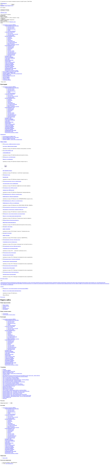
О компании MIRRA (7, 79)
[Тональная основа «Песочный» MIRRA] (9, 252)
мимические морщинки (104, 283)
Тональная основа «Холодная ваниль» (9, 274)
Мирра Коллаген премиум (8, 389)
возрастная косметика (48, 282)
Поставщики (5, 309)
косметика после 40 (40, 282)
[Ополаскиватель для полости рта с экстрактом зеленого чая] (15, 207)
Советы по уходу (6, 78)
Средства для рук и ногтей (12, 34)
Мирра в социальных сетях (8, 372)
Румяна (8, 91)
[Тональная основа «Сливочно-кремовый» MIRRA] (11, 259)
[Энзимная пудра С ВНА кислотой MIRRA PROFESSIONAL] (10, 187)
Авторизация (5, 313)
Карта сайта (5, 457)
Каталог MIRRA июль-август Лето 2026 (11, 71)
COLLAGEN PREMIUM (10, 58)
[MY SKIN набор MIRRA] (7, 233)
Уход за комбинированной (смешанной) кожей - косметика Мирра (16, 379)
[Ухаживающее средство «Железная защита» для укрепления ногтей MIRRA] (12, 246)
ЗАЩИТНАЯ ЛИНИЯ (9, 64)
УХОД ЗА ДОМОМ (9, 67)
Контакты (5, 398)
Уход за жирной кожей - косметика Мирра (11, 378)
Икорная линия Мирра (7, 386)
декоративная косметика (5, 282)
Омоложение (10, 40)
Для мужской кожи (11, 54)
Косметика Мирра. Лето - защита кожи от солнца (12, 393)
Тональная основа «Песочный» (8, 254)
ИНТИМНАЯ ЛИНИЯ (9, 66)
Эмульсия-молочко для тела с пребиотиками (10, 183)
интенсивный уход (53, 283)
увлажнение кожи (60, 283)
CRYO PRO (7, 59)
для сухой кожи (3, 284)
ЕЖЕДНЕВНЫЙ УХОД (10, 45)
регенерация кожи (81, 282)
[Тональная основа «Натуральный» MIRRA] (10, 265)
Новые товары (3, 141)
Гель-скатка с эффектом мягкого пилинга (10, 146)
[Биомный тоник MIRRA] (6, 174)
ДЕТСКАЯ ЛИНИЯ (9, 65)
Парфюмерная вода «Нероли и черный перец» (10, 196)
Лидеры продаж (6, 306)
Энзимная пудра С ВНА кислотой (8, 190)
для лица (29, 282)
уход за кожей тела (35, 283)
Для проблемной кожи (11, 52)
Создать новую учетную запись (9, 314)
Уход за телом (10, 33)
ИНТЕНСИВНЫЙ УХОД (10, 36)
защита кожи (75, 282)
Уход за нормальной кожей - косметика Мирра (12, 380)
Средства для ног (10, 35)
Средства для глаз (10, 26)
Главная (4, 369)
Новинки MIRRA (6, 77)
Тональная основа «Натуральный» (9, 267)
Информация (3, 134)
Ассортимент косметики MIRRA (9, 24)
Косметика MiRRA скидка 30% (9, 75)
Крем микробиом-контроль (7, 170)
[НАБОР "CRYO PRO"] (8, 226)
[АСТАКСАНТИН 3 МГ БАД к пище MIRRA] (8, 150)
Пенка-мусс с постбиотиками (8, 159)
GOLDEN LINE (8, 55)
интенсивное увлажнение (44, 283)
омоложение (24, 282)
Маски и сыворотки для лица (13, 44)
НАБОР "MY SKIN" (6, 235)
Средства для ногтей (11, 31)
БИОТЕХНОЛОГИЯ (9, 60)
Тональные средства (11, 28)
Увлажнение (9, 38)
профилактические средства (69, 283)
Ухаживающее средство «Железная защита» (10, 248)
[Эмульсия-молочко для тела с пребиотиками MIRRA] (12, 181)
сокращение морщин (56, 282)
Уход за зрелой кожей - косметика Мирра (11, 382)
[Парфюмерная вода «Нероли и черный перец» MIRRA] (12, 194)
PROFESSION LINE (9, 69)
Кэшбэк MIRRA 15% (7, 74)
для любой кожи (10, 284)
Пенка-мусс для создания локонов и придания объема (12, 290)
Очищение (9, 37)
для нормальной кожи (101, 282)
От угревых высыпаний (12, 42)
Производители (6, 308)
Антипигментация (11, 41)
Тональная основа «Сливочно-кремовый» (10, 261)
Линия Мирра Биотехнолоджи (9, 385)
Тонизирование (10, 47)
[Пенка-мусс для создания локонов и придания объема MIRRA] (14, 213)
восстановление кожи (86, 283)
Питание (9, 39)
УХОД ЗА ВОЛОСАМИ (10, 62)
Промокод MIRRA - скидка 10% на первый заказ (12, 73)
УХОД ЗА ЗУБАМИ (9, 63)
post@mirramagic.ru (9, 463)
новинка (87, 282)
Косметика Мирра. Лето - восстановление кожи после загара (15, 394)
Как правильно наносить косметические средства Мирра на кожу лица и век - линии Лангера (21, 375)
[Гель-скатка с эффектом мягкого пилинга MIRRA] (11, 144)
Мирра (21, 283)
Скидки (2, 286)
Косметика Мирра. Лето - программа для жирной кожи (13, 392)
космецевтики (64, 282)
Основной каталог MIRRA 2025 (9, 72)
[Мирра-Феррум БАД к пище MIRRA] (11, 220)
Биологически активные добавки (11, 70)
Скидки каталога (6, 76)
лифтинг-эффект (78, 283)
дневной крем (69, 282)
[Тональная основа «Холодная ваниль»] (11, 272)
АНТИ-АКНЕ (8, 61)
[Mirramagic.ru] (3, 3)
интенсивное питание (95, 283)
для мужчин (33, 282)
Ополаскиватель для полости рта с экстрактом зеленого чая (13, 209)
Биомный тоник (5, 177)
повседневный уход (93, 282)
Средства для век (10, 50)
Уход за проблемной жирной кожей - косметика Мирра (13, 384)
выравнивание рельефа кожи (16, 282)
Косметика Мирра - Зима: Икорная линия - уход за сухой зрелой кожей (17, 396)
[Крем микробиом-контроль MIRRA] (5, 168)
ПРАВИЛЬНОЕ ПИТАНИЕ (10, 68)
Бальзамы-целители (11, 53)
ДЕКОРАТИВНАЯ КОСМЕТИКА (12, 25)
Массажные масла (11, 43)
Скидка (4, 307)
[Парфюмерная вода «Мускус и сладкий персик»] (13, 200)
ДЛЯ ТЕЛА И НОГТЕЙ (10, 32)
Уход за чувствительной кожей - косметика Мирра (13, 383)
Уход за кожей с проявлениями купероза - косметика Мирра (14, 390)
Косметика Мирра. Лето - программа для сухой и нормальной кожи (16, 391)
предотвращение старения (5, 283)
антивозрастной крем (15, 283)
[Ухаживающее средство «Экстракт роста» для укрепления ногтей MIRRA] (11, 239)
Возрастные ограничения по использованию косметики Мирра (15, 376)
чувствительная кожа (27, 283)
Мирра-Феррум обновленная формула (9, 222)
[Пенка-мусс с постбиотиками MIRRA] (9, 157)
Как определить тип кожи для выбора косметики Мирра (14, 381)
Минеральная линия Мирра (8, 388)
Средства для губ (10, 27)
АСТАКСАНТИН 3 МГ (6, 152)
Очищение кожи (10, 46)
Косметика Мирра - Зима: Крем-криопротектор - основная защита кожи (17, 395)
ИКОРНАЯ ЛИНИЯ (9, 57)
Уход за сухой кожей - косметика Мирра (10, 377)
